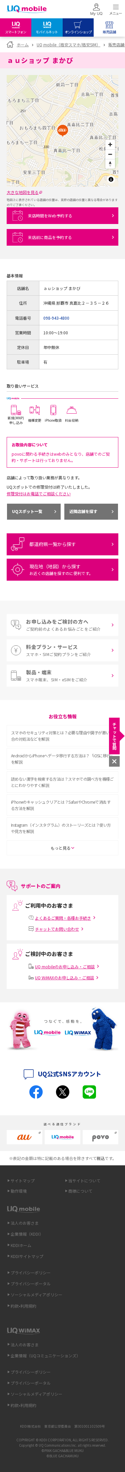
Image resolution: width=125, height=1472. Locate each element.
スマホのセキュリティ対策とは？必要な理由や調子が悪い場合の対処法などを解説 (62, 736)
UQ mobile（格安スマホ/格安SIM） (68, 44)
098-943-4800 (56, 318)
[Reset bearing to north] (110, 164)
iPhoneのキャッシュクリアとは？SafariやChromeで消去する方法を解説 (60, 805)
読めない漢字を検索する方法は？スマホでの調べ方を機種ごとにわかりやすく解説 (62, 782)
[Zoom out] (110, 154)
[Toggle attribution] (111, 179)
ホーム (23, 44)
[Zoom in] (110, 144)
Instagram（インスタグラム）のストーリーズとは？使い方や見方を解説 (61, 828)
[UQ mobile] (27, 10)
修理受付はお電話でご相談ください (39, 493)
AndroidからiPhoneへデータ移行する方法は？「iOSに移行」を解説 (61, 759)
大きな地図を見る (23, 192)
